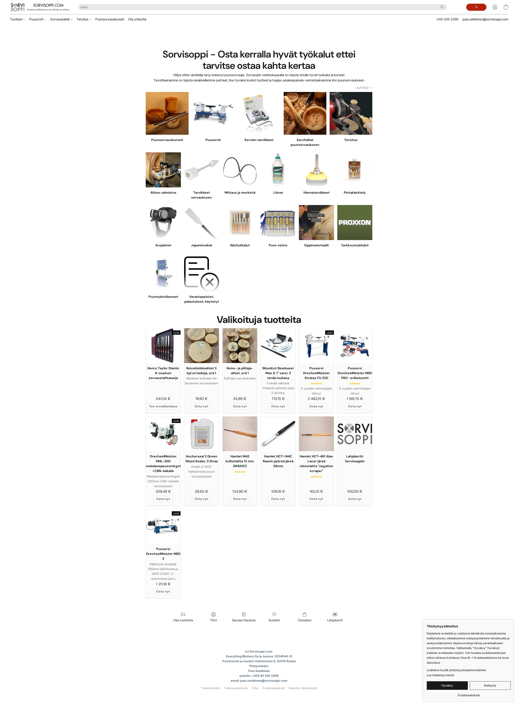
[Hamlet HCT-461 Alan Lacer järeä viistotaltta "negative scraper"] (316, 434)
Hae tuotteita (183, 620)
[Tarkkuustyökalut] (354, 222)
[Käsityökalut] (239, 222)
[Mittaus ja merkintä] (239, 169)
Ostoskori (305, 620)
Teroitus (82, 19)
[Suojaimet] (163, 222)
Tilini (213, 620)
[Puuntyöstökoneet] (163, 274)
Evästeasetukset (274, 688)
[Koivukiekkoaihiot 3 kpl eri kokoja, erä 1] (201, 345)
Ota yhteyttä (137, 19)
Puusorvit (36, 19)
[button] (40, 7)
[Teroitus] (351, 113)
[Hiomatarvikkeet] (316, 169)
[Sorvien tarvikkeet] (259, 113)
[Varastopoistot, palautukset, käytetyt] (201, 274)
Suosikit (274, 620)
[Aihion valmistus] (163, 169)
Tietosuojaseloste (236, 688)
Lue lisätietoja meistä (440, 675)
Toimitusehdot (210, 688)
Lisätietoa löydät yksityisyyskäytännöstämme (456, 670)
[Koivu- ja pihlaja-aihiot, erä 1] (240, 345)
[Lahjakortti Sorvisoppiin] (355, 434)
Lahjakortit (335, 620)
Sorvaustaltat (60, 19)
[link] (469, 694)
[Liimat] (278, 169)
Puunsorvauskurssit (109, 19)
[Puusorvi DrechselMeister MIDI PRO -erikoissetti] (355, 345)
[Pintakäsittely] (354, 169)
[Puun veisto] (278, 222)
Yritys (255, 688)
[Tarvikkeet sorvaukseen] (201, 169)
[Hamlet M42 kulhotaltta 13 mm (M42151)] (240, 434)
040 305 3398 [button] (448, 19)
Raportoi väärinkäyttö (303, 688)
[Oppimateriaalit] (316, 222)
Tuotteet (16, 19)
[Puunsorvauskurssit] (167, 113)
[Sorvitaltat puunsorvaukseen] (305, 113)
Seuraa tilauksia (244, 620)
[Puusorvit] (213, 113)
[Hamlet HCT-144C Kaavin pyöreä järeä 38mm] (278, 434)
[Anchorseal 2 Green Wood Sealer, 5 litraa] (201, 434)
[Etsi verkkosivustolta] (442, 7)
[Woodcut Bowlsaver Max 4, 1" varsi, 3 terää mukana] (278, 345)
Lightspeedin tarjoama (259, 695)
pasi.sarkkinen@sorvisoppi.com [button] (485, 19)
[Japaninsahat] (201, 222)
